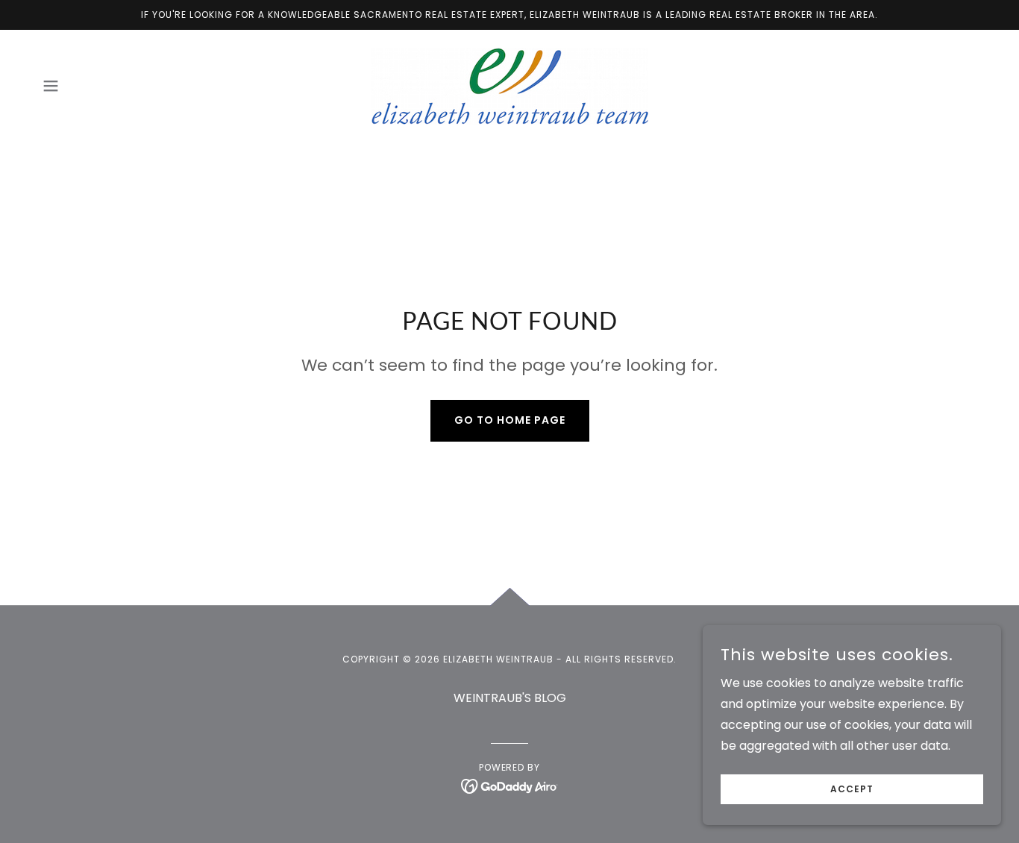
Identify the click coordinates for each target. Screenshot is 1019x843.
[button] (51, 86)
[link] (509, 85)
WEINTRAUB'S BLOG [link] (510, 697)
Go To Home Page (509, 420)
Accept (852, 789)
